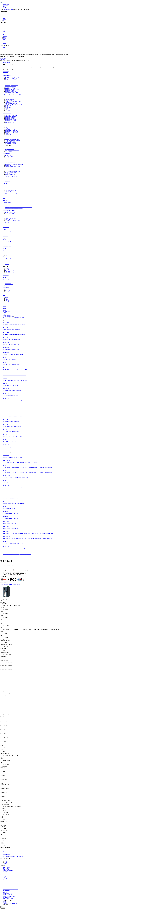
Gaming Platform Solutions (10, 87)
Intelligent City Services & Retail (8, 168)
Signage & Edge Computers (10, 174)
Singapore (5, 7)
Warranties (7, 264)
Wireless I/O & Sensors (9, 110)
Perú (3, 20)
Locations (7, 300)
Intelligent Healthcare (6, 153)
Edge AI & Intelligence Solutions (11, 82)
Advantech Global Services (7, 241)
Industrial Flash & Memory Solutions (12, 89)
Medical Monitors (8, 158)
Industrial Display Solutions (7, 231)
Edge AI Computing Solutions (10, 190)
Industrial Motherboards (9, 90)
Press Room (7, 285)
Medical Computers (8, 157)
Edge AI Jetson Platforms (9, 149)
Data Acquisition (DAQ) (9, 102)
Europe (4, 24)
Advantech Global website (8, 9)
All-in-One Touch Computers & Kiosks (12, 171)
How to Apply (7, 301)
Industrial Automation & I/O (7, 96)
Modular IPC (7, 133)
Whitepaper (5, 877)
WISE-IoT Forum (8, 271)
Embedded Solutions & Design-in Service (9, 193)
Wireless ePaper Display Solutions (11, 92)
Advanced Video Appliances (10, 148)
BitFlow (6, 238)
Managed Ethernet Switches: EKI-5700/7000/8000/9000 (13, 317)
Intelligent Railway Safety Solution (11, 213)
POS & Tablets (8, 173)
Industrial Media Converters (10, 118)
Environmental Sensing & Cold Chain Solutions (14, 164)
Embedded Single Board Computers (11, 85)
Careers (4, 295)
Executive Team (8, 283)
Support (4, 256)
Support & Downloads (6, 258)
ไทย (3, 40)
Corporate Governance (9, 290)
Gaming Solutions (6, 227)
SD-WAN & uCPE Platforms (10, 142)
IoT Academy (7, 269)
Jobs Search (5, 871)
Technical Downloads (16, 584)
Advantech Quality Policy (7, 246)
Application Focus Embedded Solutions (12, 78)
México (4, 15)
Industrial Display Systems (10, 88)
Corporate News (6, 868)
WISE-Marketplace (6, 311)
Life (6, 298)
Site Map (4, 901)
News (4, 880)
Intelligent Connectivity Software (11, 121)
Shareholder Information (9, 292)
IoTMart (4, 310)
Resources (7, 268)
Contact (4, 308)
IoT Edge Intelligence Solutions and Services (10, 233)
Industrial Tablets (8, 165)
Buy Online (6, 861)
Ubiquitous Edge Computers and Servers (12, 220)
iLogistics (4, 229)
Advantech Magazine (9, 284)
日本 (4, 34)
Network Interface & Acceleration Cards (12, 140)
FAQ (4, 882)
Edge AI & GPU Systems (10, 129)
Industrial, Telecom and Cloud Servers (12, 139)
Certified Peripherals (6, 178)
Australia (4, 30)
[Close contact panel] (0, 849)
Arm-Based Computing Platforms (11, 79)
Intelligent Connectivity (7, 113)
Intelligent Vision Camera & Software (12, 150)
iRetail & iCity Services (7, 216)
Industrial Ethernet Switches (10, 117)
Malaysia (4, 37)
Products (4, 73)
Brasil (4, 14)
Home (4, 314)
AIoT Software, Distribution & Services (12, 77)
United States (5, 13)
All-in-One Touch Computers (10, 218)
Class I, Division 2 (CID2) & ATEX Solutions (13, 101)
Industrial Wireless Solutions (10, 91)
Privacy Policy (5, 902)
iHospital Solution (8, 155)
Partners (4, 248)
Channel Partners (6, 250)
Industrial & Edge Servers (7, 202)
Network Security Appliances (10, 141)
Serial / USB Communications (10, 122)
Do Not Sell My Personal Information (10, 903)
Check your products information (11, 263)
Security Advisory (6, 275)
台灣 (4, 39)
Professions (7, 297)
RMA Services (8, 260)
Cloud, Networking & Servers (7, 136)
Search (4, 6)
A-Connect (5, 312)
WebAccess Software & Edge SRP (11, 109)
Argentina (4, 17)
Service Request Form (9, 261)
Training (6, 299)
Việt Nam (4, 43)
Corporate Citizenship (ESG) (8, 870)
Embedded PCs (8, 84)
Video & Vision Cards (9, 151)
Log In (8, 4)
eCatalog (4, 881)
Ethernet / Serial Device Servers (11, 116)
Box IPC (6, 127)
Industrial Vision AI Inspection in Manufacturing (14, 208)
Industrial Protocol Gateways (10, 119)
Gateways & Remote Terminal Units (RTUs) (13, 104)
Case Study (5, 876)
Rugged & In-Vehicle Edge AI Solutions (12, 166)
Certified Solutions (8, 100)
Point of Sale (7, 219)
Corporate (4, 277)
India (4, 32)
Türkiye (4, 42)
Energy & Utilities (6, 195)
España (4, 25)
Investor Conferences (9, 291)
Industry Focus (5, 878)
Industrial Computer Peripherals (11, 130)
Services (4, 239)
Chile (4, 18)
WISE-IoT (7, 255)
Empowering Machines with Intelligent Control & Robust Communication (18, 207)
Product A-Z (5, 183)
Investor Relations (6, 287)
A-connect (5, 884)
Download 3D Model (8, 584)
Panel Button (2, 59)
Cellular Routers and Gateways (11, 115)
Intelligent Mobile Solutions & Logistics (9, 162)
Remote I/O (7, 108)
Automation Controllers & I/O (10, 99)
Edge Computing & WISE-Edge (9, 888)
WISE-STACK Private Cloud (10, 143)
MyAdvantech (5, 5)
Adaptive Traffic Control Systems (11, 212)
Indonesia (4, 33)
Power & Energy (8, 107)
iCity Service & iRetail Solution (11, 172)
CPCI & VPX (7, 128)
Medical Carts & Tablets (9, 156)
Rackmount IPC (8, 134)
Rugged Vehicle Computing (7, 222)
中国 (4, 31)
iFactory (4, 198)
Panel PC (7, 106)
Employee (4, 306)
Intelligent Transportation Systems (11, 132)
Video (4, 879)
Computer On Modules (9, 80)
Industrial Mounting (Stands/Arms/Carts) (9, 176)
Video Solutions (5, 236)
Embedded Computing (6, 75)
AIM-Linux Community (9, 270)
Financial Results (8, 289)
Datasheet (2, 584)
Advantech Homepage (4, 0)
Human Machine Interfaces (10, 105)
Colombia (4, 19)
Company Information (9, 282)
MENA (4, 47)
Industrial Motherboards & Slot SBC (12, 131)
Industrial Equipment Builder (8, 204)
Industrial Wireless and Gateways (11, 120)
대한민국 (5, 36)
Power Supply (7, 181)
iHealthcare (5, 200)
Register (4, 4)
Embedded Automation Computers (11, 103)
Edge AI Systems (8, 191)
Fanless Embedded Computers (10, 86)
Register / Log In (6, 62)
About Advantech (5, 279)
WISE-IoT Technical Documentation (12, 272)
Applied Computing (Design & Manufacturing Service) (12, 94)
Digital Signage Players (9, 81)
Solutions (4, 185)
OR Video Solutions (9, 159)
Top (2, 906)
